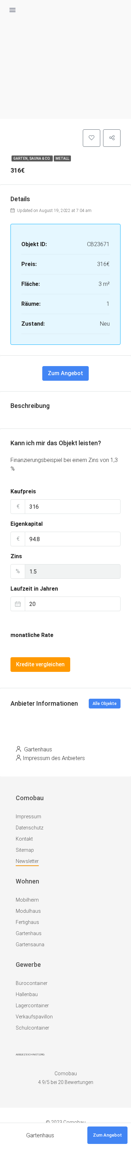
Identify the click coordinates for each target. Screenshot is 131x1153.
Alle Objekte (105, 703)
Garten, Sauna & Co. (32, 158)
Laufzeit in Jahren (34, 588)
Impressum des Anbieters (54, 758)
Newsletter (27, 861)
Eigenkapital (26, 524)
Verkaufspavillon (34, 1016)
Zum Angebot (65, 373)
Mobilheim (27, 900)
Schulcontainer (32, 1028)
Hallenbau (27, 994)
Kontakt (24, 839)
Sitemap (25, 850)
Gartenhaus (29, 933)
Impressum (28, 816)
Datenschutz (29, 827)
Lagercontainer (32, 1005)
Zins (16, 556)
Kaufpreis (23, 491)
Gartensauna (30, 944)
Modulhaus (28, 911)
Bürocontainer (32, 983)
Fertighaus (27, 922)
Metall (62, 158)
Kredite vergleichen (40, 664)
